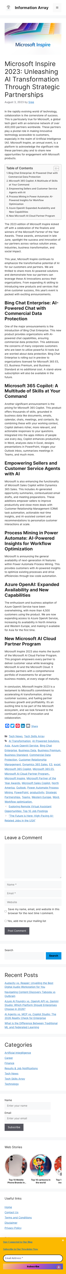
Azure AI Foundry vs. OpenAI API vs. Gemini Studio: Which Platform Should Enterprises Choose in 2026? (31, 1005)
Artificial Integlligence (18, 1052)
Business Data (27, 750)
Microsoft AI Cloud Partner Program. (27, 773)
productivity (37, 792)
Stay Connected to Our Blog (17, 1242)
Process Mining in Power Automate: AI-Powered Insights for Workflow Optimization (31, 200)
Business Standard (16, 754)
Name (8, 1100)
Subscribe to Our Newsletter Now (20, 1249)
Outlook (21, 787)
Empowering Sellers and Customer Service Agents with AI (33, 190)
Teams (26, 797)
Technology (12, 1083)
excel (57, 764)
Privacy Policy (13, 1228)
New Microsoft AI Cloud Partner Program (32, 215)
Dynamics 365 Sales (35, 764)
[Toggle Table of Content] (54, 168)
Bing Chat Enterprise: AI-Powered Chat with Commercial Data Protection (33, 175)
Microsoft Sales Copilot (36, 783)
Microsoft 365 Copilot (18, 769)
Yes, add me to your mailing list (26, 921)
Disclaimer (11, 1222)
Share (34, 726)
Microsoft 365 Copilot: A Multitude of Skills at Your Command (33, 182)
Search (9, 950)
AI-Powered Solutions (45, 741)
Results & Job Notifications (21, 1068)
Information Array (32, 7)
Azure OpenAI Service (25, 745)
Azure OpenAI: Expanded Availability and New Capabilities (32, 210)
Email (8, 1112)
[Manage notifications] (58, 1267)
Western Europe (41, 797)
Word (56, 797)
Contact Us (11, 1212)
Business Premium (49, 750)
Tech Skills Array (34, 736)
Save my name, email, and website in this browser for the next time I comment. (33, 911)
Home (8, 1207)
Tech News (16, 736)
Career (9, 1058)
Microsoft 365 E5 (43, 769)
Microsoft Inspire (15, 778)
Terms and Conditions (18, 1217)
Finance (9, 1063)
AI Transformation (20, 741)
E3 (50, 764)
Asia (7, 745)
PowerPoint (21, 792)
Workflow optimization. (19, 801)
